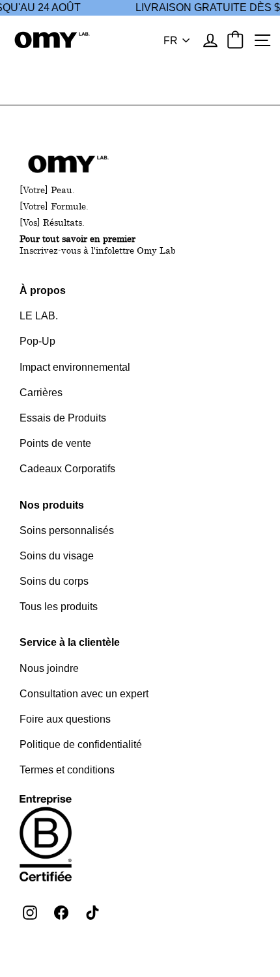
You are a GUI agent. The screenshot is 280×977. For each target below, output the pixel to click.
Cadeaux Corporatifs (67, 468)
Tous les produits (59, 606)
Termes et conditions (67, 769)
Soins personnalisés (67, 530)
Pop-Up (37, 341)
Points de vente (55, 443)
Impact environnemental (75, 367)
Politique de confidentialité (81, 744)
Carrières (41, 392)
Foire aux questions (65, 719)
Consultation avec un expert (84, 693)
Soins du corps (54, 581)
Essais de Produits (63, 417)
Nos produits (52, 505)
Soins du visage (57, 555)
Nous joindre (49, 668)
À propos (43, 290)
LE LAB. (39, 315)
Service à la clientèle (70, 642)
